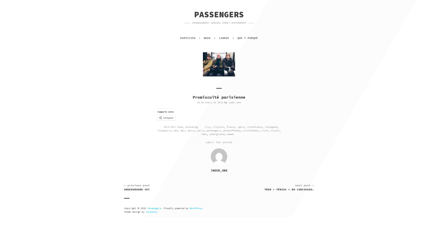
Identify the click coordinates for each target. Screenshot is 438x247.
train (264, 130)
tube (204, 134)
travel (275, 130)
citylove (218, 126)
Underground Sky (137, 187)
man (176, 130)
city (207, 126)
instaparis (164, 130)
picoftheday (251, 130)
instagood (271, 126)
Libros (224, 38)
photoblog (191, 126)
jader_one (235, 102)
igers (240, 126)
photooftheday (232, 130)
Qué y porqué (247, 38)
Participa (188, 38)
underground (216, 134)
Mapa (207, 38)
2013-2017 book (173, 126)
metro (191, 130)
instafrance (254, 126)
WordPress (196, 208)
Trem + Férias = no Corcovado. (289, 187)
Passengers (219, 14)
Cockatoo (151, 211)
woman (230, 134)
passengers (213, 130)
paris (200, 130)
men (183, 130)
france (231, 126)
